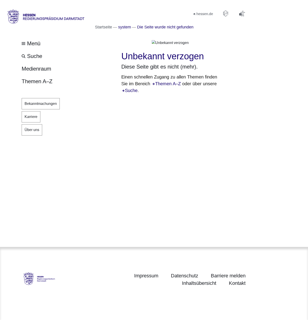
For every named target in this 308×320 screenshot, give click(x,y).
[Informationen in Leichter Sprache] (225, 13)
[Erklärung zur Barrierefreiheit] (242, 13)
